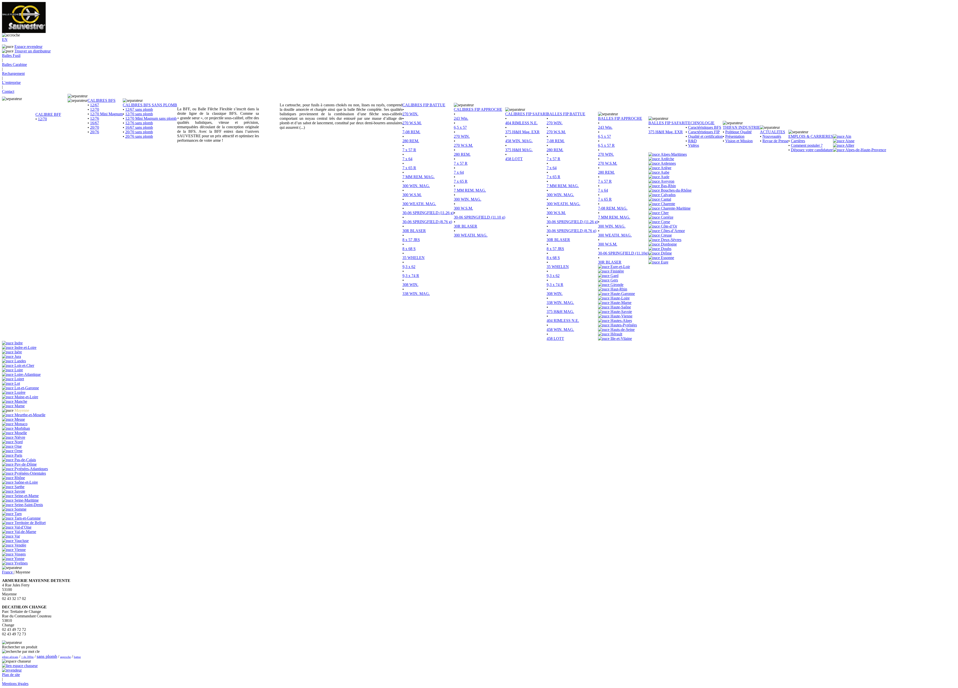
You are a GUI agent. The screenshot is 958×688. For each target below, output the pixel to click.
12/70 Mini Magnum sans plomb (151, 118)
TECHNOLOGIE (700, 123)
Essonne (667, 258)
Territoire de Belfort (29, 523)
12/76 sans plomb (139, 123)
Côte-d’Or (668, 226)
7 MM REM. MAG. (418, 177)
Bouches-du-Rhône (676, 190)
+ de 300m (27, 656)
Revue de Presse (775, 141)
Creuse (666, 235)
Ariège (665, 168)
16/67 (94, 123)
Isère (17, 352)
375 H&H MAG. (519, 150)
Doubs (665, 249)
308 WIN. (410, 284)
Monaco (20, 424)
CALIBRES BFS (102, 100)
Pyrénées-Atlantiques (30, 469)
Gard (613, 276)
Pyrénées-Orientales (29, 473)
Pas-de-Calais (24, 460)
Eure (664, 262)
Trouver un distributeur (32, 51)
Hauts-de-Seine (622, 329)
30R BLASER (414, 231)
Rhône (19, 478)
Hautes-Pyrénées (623, 325)
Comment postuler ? (807, 145)
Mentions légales (15, 684)
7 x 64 (407, 159)
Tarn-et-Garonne (27, 518)
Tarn (17, 514)
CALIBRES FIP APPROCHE (478, 109)
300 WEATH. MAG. (419, 204)
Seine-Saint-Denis (28, 505)
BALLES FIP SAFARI (667, 123)
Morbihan (21, 428)
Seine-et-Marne (26, 496)
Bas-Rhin (668, 186)
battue (77, 656)
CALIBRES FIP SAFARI (526, 114)
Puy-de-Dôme (25, 464)
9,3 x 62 (408, 267)
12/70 (42, 119)
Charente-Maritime (675, 208)
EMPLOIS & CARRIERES (810, 136)
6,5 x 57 (460, 127)
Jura (17, 356)
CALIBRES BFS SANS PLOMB (150, 105)
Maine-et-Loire (25, 397)
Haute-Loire (619, 298)
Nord (18, 442)
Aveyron (667, 181)
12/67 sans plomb (139, 109)
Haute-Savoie (620, 311)
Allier (849, 145)
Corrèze (666, 217)
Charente (667, 204)
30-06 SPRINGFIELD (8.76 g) (427, 222)
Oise (17, 446)
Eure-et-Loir (619, 267)
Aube (664, 172)
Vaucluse (21, 541)
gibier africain (10, 656)
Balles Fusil (11, 55)
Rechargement (13, 73)
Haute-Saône (620, 307)
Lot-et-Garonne (26, 388)
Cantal (665, 199)
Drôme (666, 253)
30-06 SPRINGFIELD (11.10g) (623, 253)
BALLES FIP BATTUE (566, 114)
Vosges (19, 554)
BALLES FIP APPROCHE (620, 118)
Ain (847, 136)
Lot (16, 383)
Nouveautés (771, 136)
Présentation (734, 136)
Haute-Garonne (622, 293)
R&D (692, 141)
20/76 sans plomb (139, 136)
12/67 (94, 105)
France (8, 572)
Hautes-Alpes (620, 320)
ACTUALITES (772, 132)
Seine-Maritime (26, 500)
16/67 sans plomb (139, 127)
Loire (18, 370)
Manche (20, 401)
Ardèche (667, 159)
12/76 (94, 118)
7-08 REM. (411, 132)
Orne (17, 451)
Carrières (798, 141)
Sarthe (18, 487)
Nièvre (19, 437)
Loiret (18, 379)
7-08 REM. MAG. (612, 208)
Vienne (19, 550)
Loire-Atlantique (27, 374)
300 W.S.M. (412, 195)
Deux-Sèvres (670, 240)
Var (16, 536)
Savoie (19, 491)
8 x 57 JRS (411, 240)
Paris (17, 455)
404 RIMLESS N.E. (521, 123)
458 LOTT (514, 159)
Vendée (19, 545)
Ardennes (668, 163)
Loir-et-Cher (23, 365)
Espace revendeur (28, 46)
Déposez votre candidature (812, 150)
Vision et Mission (739, 141)
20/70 (94, 127)
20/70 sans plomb (139, 132)
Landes (19, 361)
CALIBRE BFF (48, 114)
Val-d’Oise (22, 527)
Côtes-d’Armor (672, 231)
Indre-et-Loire (24, 347)
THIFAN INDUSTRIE (741, 127)
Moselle (20, 433)
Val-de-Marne (24, 532)
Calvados (668, 195)
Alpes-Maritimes (673, 154)
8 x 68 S (409, 249)
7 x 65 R (409, 168)
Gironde (616, 284)
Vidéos (693, 145)
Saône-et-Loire (25, 482)
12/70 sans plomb (139, 114)
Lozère (19, 392)
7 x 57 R (409, 150)
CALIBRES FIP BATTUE (423, 105)
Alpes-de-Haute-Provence (865, 150)
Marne (19, 406)
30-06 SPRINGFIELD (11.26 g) (428, 213)
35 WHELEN (413, 258)
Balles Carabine (14, 64)
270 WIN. (410, 114)
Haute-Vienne (620, 316)
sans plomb (47, 656)
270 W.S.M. (412, 123)
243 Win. (461, 118)
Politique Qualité (738, 132)
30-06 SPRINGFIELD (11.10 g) (479, 217)
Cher (664, 213)
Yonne (18, 558)
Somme (19, 509)
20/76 (94, 132)
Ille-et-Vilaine (620, 338)
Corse (665, 222)
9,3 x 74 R (410, 276)
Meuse (19, 419)
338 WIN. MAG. (416, 293)
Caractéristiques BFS (704, 127)
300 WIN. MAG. (416, 186)
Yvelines (20, 563)
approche (65, 656)
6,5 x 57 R (606, 145)
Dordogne (668, 244)
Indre (18, 343)
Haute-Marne (620, 302)
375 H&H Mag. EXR (522, 132)
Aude (664, 177)
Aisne (849, 141)
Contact (8, 91)
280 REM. (410, 141)
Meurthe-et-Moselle (29, 415)
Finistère (616, 271)
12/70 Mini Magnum (106, 114)
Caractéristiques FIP (704, 132)
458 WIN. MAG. (519, 141)
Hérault (615, 334)
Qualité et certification (705, 136)
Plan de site (11, 675)
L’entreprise (11, 82)
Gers (613, 280)
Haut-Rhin (618, 289)
